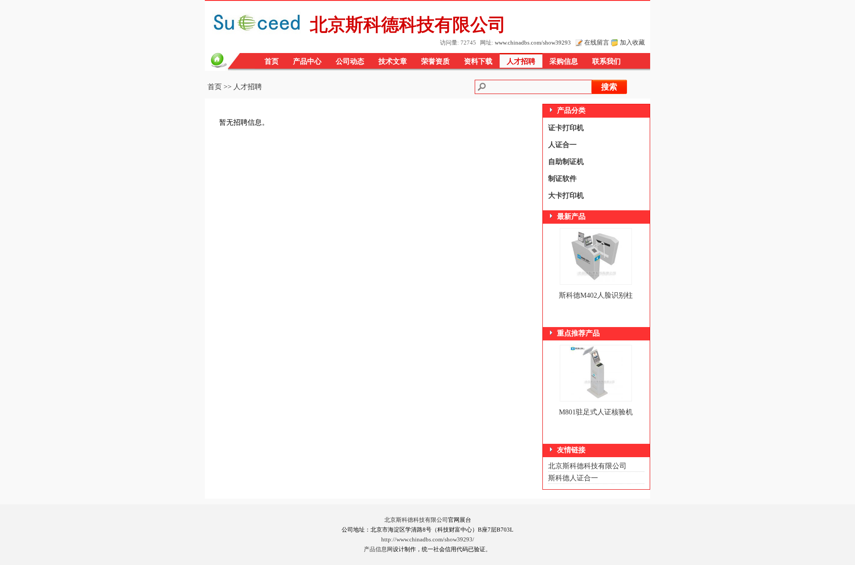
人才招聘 (521, 61)
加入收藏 (632, 42)
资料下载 (478, 61)
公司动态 (350, 61)
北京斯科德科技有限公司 (587, 466)
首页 (272, 61)
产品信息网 (378, 549)
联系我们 (606, 61)
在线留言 (596, 42)
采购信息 (564, 61)
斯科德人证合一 (573, 478)
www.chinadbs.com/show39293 (533, 43)
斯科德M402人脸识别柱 (596, 295)
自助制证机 (566, 161)
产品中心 (307, 61)
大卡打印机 (566, 195)
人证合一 (562, 144)
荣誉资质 (435, 61)
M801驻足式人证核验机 (596, 412)
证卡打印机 (566, 127)
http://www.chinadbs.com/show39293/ (427, 539)
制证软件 (562, 178)
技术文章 (393, 61)
